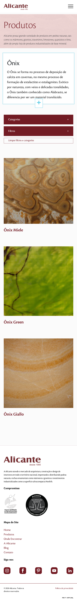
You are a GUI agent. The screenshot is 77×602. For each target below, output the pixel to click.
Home (7, 530)
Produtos (9, 534)
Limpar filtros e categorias (21, 140)
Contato (8, 552)
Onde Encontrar (13, 539)
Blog (6, 548)
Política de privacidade (64, 588)
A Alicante (10, 543)
